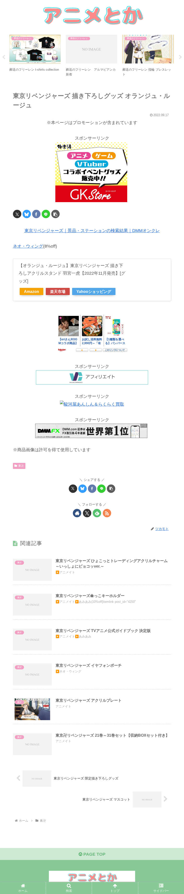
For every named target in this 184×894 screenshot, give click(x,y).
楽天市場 (57, 291)
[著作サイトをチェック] (77, 513)
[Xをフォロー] (87, 513)
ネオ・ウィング (28, 246)
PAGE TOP (93, 854)
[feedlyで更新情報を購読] (97, 513)
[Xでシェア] (17, 214)
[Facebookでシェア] (36, 214)
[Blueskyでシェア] (27, 214)
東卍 (21, 465)
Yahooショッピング (93, 291)
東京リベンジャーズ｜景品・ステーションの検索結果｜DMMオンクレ (92, 230)
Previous (3, 57)
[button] (55, 214)
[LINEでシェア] (46, 214)
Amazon (31, 291)
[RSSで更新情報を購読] (107, 513)
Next (180, 57)
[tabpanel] (35, 56)
